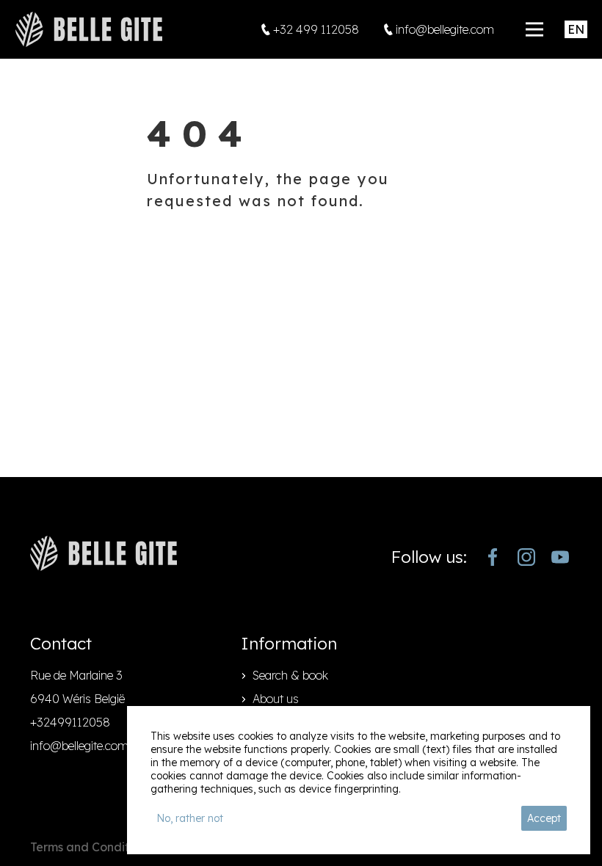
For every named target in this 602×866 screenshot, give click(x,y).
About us (276, 698)
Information (289, 643)
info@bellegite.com (79, 745)
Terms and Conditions (90, 847)
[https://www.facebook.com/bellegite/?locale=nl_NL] (492, 557)
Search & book (290, 675)
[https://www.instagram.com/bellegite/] (526, 557)
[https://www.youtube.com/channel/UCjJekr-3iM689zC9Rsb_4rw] (560, 557)
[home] (88, 29)
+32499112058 (70, 722)
